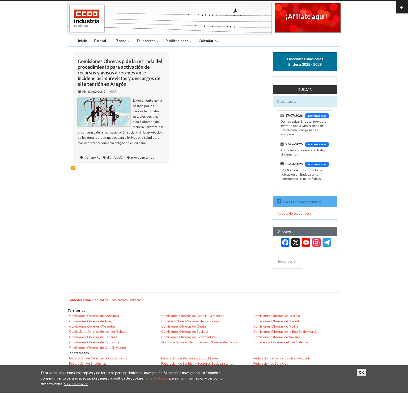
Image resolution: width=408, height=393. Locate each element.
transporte (92, 157)
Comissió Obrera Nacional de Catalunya (190, 321)
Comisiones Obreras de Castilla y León (97, 347)
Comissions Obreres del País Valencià (281, 342)
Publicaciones (177, 41)
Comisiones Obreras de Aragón (92, 321)
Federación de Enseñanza (87, 363)
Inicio (82, 41)
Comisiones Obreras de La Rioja (276, 316)
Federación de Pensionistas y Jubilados (190, 358)
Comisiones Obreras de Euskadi (184, 331)
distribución (115, 157)
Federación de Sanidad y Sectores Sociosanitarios (197, 363)
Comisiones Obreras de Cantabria (94, 342)
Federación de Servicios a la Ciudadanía (281, 358)
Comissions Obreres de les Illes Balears (98, 331)
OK (361, 372)
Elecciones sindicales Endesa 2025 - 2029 (305, 61)
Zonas (121, 41)
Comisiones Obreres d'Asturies (92, 326)
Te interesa (146, 41)
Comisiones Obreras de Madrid (276, 321)
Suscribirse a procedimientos (73, 168)
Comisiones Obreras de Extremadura (188, 337)
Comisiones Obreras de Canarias (93, 337)
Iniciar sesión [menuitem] (287, 261)
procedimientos (142, 157)
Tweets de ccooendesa (294, 213)
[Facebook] (284, 241)
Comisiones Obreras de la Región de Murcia (285, 331)
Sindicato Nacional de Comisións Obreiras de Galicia (199, 342)
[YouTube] (305, 241)
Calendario (208, 41)
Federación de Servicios (270, 363)
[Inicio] (87, 18)
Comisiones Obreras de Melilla (275, 326)
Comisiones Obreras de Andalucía (94, 316)
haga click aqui (157, 378)
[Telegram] (326, 241)
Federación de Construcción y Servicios (98, 358)
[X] (294, 241)
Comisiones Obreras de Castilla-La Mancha (192, 316)
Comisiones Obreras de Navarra (276, 337)
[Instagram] (315, 241)
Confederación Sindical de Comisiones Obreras (104, 300)
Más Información (76, 384)
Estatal (100, 41)
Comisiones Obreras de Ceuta (183, 326)
